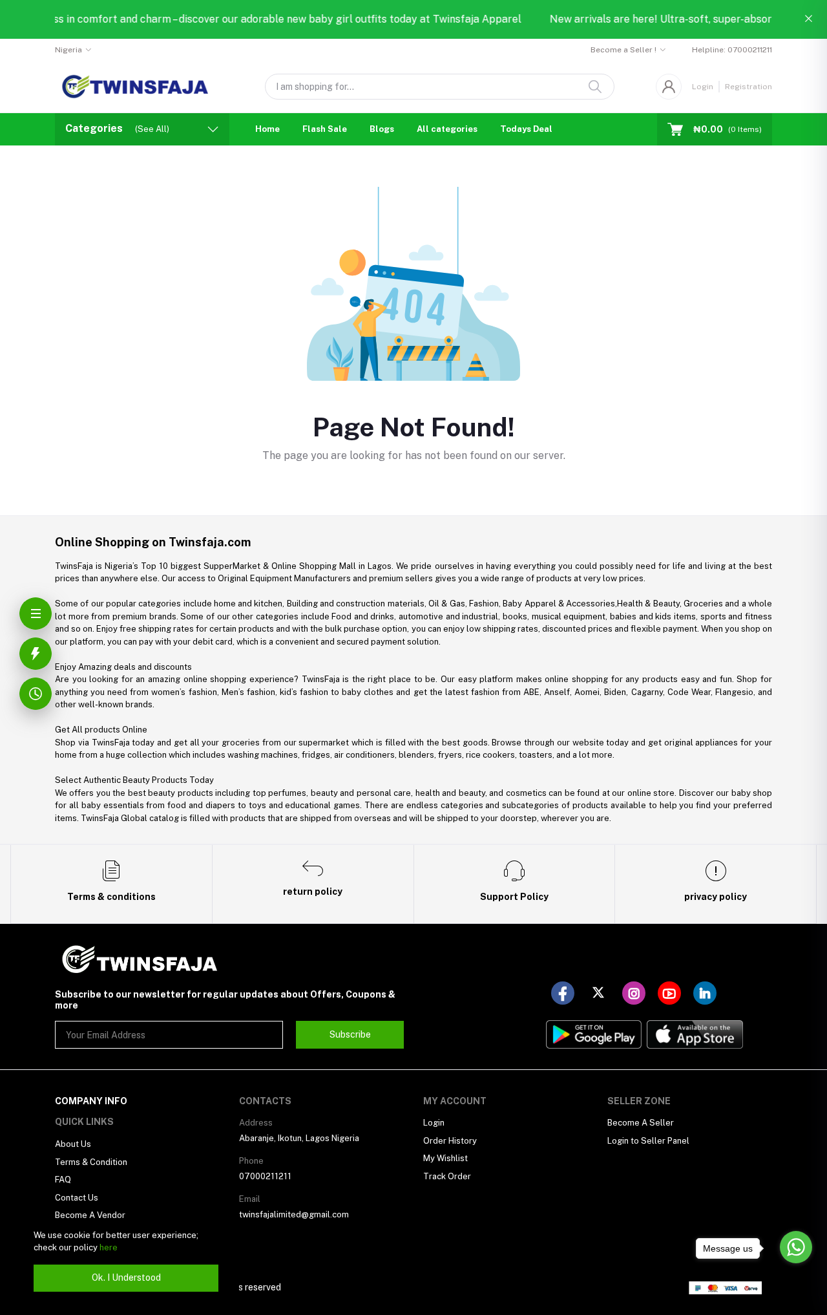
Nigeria (68, 49)
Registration (748, 86)
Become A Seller (640, 1123)
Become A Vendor (90, 1215)
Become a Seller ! (623, 49)
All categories (447, 129)
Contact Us (76, 1198)
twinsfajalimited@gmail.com (294, 1214)
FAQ (63, 1179)
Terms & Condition (91, 1162)
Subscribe (350, 1034)
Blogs (382, 129)
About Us (73, 1144)
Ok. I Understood (126, 1277)
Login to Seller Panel (648, 1141)
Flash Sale (324, 129)
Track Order (447, 1176)
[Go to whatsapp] (796, 1247)
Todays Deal (526, 129)
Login (702, 86)
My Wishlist (445, 1158)
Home (267, 129)
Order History (450, 1141)
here (108, 1247)
